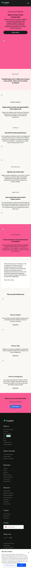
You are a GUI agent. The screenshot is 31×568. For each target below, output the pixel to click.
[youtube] (11, 538)
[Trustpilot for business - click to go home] (5, 3)
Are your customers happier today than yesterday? (15, 245)
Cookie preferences (10, 565)
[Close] (28, 552)
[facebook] (6, 538)
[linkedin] (4, 538)
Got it (21, 565)
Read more (15, 324)
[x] (9, 538)
